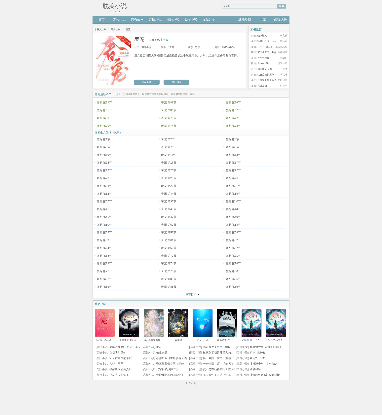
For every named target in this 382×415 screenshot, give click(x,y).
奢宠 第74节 (168, 125)
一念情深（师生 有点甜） (218, 363)
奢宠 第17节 (233, 162)
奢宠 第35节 (233, 193)
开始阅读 (146, 82)
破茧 (159, 347)
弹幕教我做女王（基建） (171, 363)
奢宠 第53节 (233, 224)
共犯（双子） (117, 363)
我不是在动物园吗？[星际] (219, 369)
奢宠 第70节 (168, 255)
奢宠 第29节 (168, 185)
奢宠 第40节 (233, 201)
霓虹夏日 (262, 85)
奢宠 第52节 (168, 224)
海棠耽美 (209, 19)
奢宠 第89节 (104, 102)
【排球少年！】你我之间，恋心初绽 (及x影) (277, 363)
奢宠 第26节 (233, 178)
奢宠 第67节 (233, 247)
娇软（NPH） (258, 352)
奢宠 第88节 (168, 102)
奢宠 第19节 (104, 170)
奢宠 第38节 (168, 201)
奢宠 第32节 (104, 193)
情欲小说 (173, 19)
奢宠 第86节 (233, 102)
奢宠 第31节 (233, 185)
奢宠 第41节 (104, 209)
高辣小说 (119, 19)
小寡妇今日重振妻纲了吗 (171, 358)
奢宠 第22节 (233, 170)
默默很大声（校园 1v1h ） (266, 347)
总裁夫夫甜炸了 (119, 374)
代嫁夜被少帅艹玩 (167, 369)
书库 (262, 19)
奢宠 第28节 (104, 185)
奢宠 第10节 (104, 154)
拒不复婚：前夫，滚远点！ (219, 358)
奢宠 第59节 (104, 240)
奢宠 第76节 (104, 125)
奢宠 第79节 (168, 118)
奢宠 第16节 (168, 162)
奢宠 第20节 (168, 170)
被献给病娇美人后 (120, 369)
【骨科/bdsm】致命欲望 (265, 374)
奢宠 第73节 (233, 125)
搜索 (281, 6)
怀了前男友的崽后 (120, 358)
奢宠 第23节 (104, 178)
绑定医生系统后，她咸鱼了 (219, 347)
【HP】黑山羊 (265, 46)
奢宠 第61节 (168, 240)
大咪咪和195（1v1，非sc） (126, 347)
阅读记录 (280, 19)
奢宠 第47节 (168, 216)
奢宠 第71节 (233, 255)
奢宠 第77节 (233, 118)
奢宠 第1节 (103, 139)
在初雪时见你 (117, 352)
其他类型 (244, 19)
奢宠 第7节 (168, 147)
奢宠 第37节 (104, 201)
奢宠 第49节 (233, 216)
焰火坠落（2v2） (266, 35)
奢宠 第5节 (103, 147)
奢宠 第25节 (168, 178)
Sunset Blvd (263, 63)
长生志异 (161, 352)
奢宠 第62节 (233, 240)
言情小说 (155, 19)
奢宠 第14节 (104, 162)
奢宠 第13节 (233, 154)
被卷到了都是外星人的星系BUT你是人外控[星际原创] (236, 352)
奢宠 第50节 (104, 224)
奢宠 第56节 (168, 232)
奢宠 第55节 (104, 232)
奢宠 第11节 (168, 154)
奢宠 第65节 (168, 247)
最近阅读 (176, 82)
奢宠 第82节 (233, 110)
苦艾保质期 (263, 58)
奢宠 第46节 (104, 216)
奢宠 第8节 (232, 147)
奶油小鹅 (162, 39)
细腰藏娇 (255, 369)
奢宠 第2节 (168, 139)
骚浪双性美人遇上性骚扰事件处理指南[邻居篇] (231, 374)
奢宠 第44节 (233, 209)
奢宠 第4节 (232, 139)
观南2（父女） (259, 358)
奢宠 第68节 (104, 255)
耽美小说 (191, 19)
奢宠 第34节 (168, 193)
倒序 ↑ (117, 132)
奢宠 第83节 (168, 110)
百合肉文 (137, 19)
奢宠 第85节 (104, 110)
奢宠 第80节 (104, 118)
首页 (101, 19)
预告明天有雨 (264, 69)
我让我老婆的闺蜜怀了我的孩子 (175, 374)
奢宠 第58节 (233, 232)
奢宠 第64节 (104, 247)
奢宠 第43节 (168, 209)
